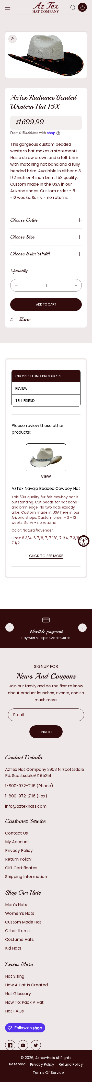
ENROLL (46, 732)
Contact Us (16, 833)
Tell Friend (25, 400)
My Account (17, 842)
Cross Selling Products (38, 376)
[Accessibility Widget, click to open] (83, 541)
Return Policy (18, 859)
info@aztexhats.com (26, 806)
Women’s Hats (19, 913)
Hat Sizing (14, 976)
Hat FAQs (14, 1011)
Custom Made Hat (23, 922)
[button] (72, 7)
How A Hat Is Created (26, 985)
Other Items (17, 931)
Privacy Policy (19, 850)
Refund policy (71, 1064)
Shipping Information (26, 877)
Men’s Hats (16, 905)
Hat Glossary (18, 994)
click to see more (46, 555)
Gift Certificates (21, 868)
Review (21, 388)
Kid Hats (13, 948)
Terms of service (48, 1072)
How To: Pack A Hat (24, 1002)
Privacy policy (42, 1064)
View (46, 476)
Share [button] (24, 319)
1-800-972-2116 (20, 786)
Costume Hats (19, 939)
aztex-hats (45, 1057)
